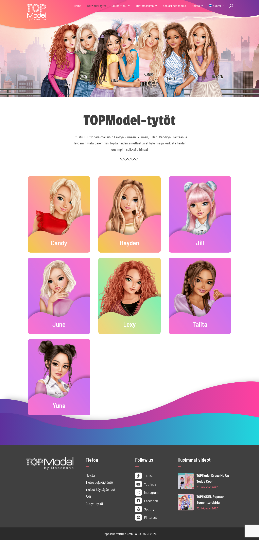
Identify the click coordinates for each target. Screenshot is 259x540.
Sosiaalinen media (174, 5)
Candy (59, 242)
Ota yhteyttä (94, 503)
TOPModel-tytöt (96, 5)
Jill (200, 242)
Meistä (90, 475)
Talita (199, 323)
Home (77, 5)
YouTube (149, 484)
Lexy (129, 323)
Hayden (129, 242)
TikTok (148, 475)
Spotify (148, 509)
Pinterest (150, 517)
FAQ (88, 496)
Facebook (150, 500)
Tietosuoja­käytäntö (99, 482)
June (59, 323)
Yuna (59, 405)
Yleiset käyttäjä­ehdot (100, 489)
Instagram (150, 492)
